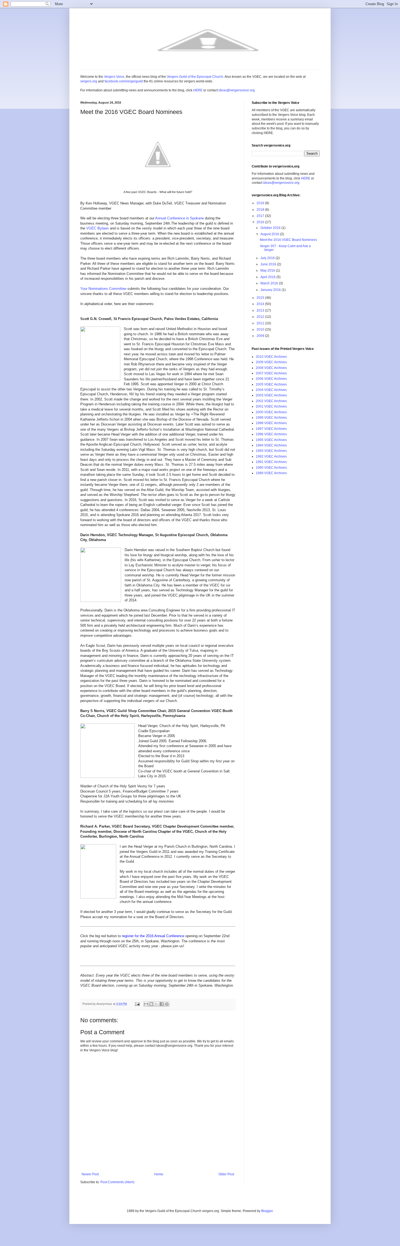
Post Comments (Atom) (117, 1182)
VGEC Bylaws (97, 228)
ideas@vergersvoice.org (237, 90)
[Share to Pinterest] (167, 1004)
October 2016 (270, 228)
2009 (261, 336)
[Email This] (146, 1004)
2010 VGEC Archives (271, 357)
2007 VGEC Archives (271, 373)
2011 (261, 323)
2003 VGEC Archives (271, 395)
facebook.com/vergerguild (123, 81)
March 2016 (269, 283)
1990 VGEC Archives (271, 468)
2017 (261, 216)
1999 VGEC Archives (271, 418)
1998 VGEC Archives (271, 423)
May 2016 (268, 270)
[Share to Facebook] (161, 1004)
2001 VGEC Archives (271, 406)
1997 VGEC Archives (271, 429)
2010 (261, 329)
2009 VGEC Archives (271, 362)
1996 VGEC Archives (271, 434)
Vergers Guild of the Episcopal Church (195, 77)
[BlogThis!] (151, 1004)
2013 (261, 310)
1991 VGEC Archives (271, 462)
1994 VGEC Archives (271, 445)
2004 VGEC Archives (271, 390)
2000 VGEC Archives (271, 412)
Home (158, 1174)
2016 (261, 222)
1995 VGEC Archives (271, 440)
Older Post (226, 1174)
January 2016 (271, 290)
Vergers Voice (114, 77)
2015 (261, 298)
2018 (261, 210)
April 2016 (268, 277)
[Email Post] (137, 1003)
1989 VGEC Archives (271, 473)
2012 (261, 317)
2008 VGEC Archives (271, 368)
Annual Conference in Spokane (179, 218)
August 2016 (270, 234)
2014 (261, 304)
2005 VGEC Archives (271, 384)
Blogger (267, 1211)
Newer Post (90, 1174)
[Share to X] (156, 1004)
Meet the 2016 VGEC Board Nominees (288, 240)
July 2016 (268, 258)
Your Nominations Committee (103, 289)
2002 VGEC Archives (271, 401)
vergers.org (88, 81)
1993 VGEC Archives (271, 451)
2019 (261, 203)
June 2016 (268, 264)
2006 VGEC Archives (271, 379)
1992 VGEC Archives (271, 456)
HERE (197, 90)
